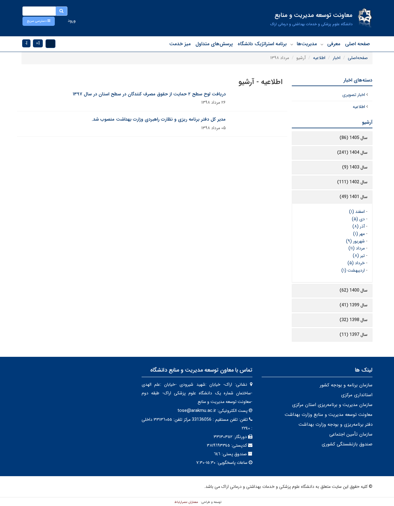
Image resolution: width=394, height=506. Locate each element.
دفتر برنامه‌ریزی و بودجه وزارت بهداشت (335, 424)
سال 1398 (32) (354, 320)
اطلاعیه (319, 57)
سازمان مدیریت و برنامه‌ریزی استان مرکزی (332, 404)
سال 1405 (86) (354, 137)
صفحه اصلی (357, 44)
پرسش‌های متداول (214, 44)
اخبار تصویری (353, 94)
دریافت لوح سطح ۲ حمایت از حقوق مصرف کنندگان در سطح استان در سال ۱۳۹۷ (149, 94)
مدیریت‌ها (307, 44)
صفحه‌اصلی (358, 57)
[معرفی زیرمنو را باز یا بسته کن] (322, 44)
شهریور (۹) (355, 241)
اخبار (336, 57)
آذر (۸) (358, 226)
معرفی (333, 44)
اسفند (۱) (357, 211)
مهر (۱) (359, 233)
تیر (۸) (359, 255)
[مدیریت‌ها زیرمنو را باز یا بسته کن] (292, 44)
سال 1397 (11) (354, 334)
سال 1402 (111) (352, 182)
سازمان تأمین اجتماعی (350, 434)
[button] (38, 21)
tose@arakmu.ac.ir (196, 410)
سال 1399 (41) (354, 305)
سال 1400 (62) (354, 290)
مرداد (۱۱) (356, 248)
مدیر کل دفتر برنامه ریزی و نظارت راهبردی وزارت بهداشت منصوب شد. (159, 119)
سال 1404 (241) (352, 152)
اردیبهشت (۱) (353, 270)
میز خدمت (180, 44)
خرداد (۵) (356, 263)
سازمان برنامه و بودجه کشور (346, 385)
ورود (72, 20)
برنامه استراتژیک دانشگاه (262, 44)
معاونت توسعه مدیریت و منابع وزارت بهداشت (328, 414)
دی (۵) (358, 219)
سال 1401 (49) (354, 196)
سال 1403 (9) (355, 167)
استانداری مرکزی (356, 395)
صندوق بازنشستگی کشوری (347, 444)
